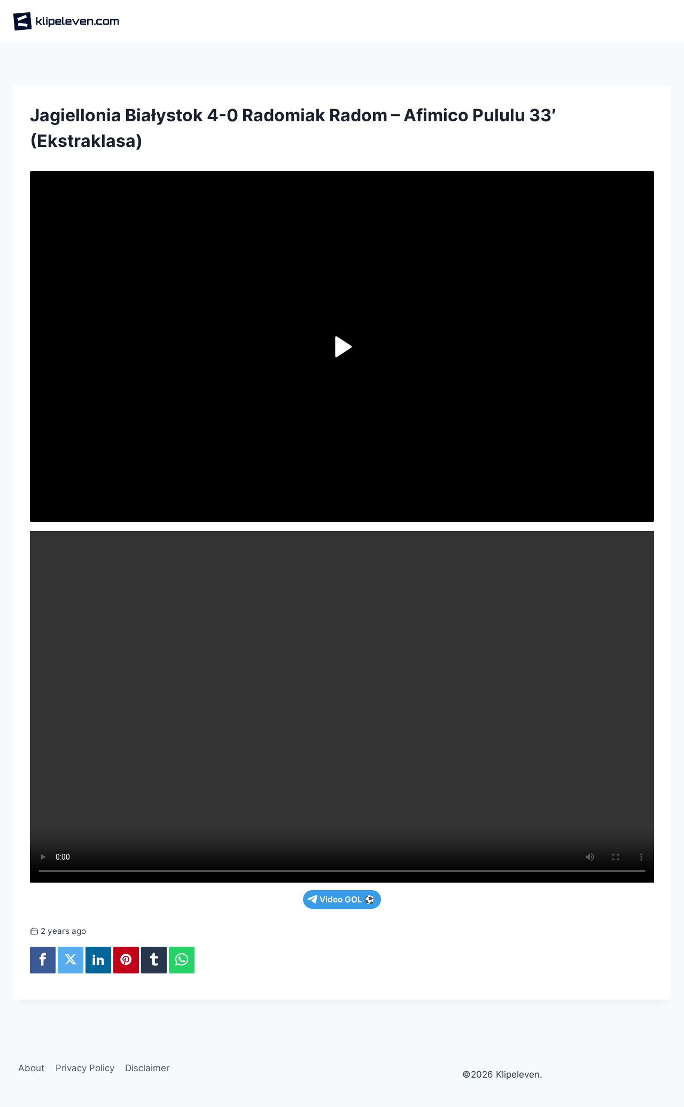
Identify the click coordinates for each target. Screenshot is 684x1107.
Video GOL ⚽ (347, 899)
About (31, 1068)
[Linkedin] (98, 960)
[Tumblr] (154, 960)
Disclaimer (147, 1068)
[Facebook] (43, 960)
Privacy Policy (85, 1068)
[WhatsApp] (182, 960)
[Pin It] (126, 960)
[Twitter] (70, 960)
